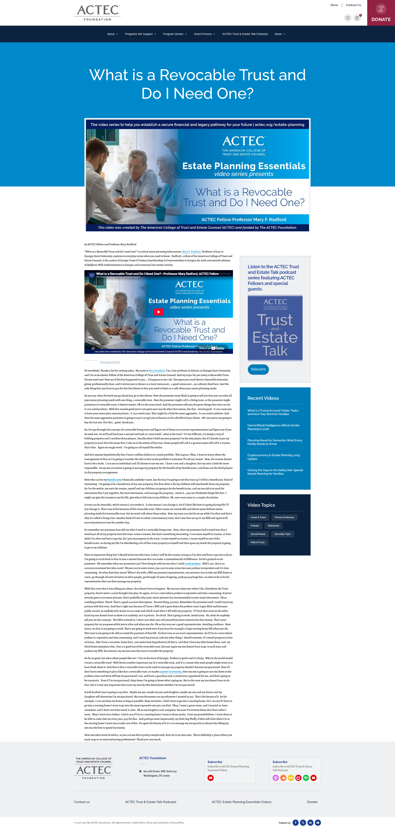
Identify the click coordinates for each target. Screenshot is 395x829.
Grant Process (203, 34)
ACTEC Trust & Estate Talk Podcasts (245, 34)
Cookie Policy (138, 822)
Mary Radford (157, 370)
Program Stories (173, 34)
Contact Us (353, 5)
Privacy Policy (177, 822)
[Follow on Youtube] (318, 823)
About (110, 34)
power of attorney (171, 671)
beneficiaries (114, 479)
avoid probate (193, 563)
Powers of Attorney (284, 517)
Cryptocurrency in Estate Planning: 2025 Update (273, 457)
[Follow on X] (303, 823)
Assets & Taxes (258, 517)
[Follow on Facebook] (296, 823)
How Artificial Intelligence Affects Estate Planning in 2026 (273, 427)
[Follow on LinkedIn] (310, 823)
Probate (255, 525)
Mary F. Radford (191, 251)
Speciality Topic (283, 534)
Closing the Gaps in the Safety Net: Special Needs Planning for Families (275, 472)
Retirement (273, 525)
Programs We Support (139, 34)
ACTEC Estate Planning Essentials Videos (241, 802)
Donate (312, 802)
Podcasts (258, 369)
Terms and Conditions (157, 822)
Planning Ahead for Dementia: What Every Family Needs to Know (274, 442)
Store (334, 5)
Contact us (82, 802)
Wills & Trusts (258, 542)
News (278, 34)
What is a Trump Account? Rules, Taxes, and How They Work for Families (273, 412)
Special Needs (258, 534)
